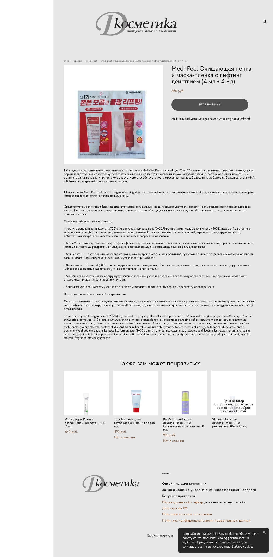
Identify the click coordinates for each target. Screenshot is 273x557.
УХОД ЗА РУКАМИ (25, 298)
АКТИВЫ (18, 232)
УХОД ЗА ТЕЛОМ (24, 290)
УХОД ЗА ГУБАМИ (25, 276)
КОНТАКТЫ (20, 336)
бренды (78, 60)
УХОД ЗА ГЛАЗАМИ (26, 269)
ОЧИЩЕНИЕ (21, 240)
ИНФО (16, 343)
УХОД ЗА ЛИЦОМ (24, 247)
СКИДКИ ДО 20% (24, 211)
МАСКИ (17, 254)
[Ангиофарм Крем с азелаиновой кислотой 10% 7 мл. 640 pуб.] (86, 393)
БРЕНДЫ (18, 218)
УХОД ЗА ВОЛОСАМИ (20, 307)
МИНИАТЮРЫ (22, 225)
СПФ (14, 261)
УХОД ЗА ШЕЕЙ (23, 283)
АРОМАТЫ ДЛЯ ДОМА (23, 319)
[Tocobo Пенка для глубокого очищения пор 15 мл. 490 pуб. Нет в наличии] (135, 393)
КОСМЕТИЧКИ (22, 329)
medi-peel (91, 60)
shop (66, 60)
